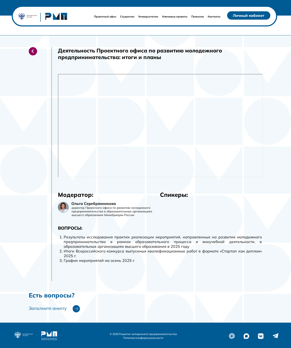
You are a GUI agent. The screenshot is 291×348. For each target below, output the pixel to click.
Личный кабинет (248, 15)
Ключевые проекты (174, 16)
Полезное (197, 16)
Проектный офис (105, 16)
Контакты (214, 16)
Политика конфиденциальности (143, 337)
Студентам (127, 16)
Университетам (148, 16)
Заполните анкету (48, 308)
